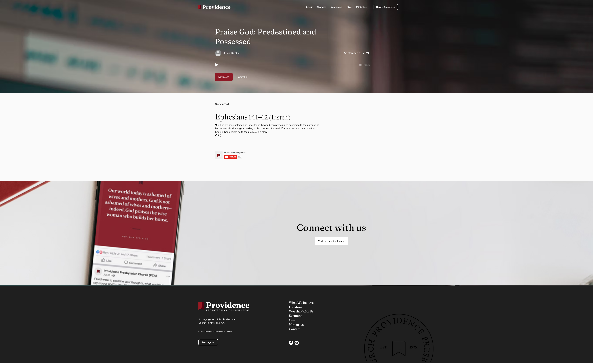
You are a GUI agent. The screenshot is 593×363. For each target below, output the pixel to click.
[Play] (216, 64)
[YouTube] (296, 343)
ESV (218, 135)
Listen (279, 117)
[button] (309, 7)
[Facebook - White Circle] (291, 343)
